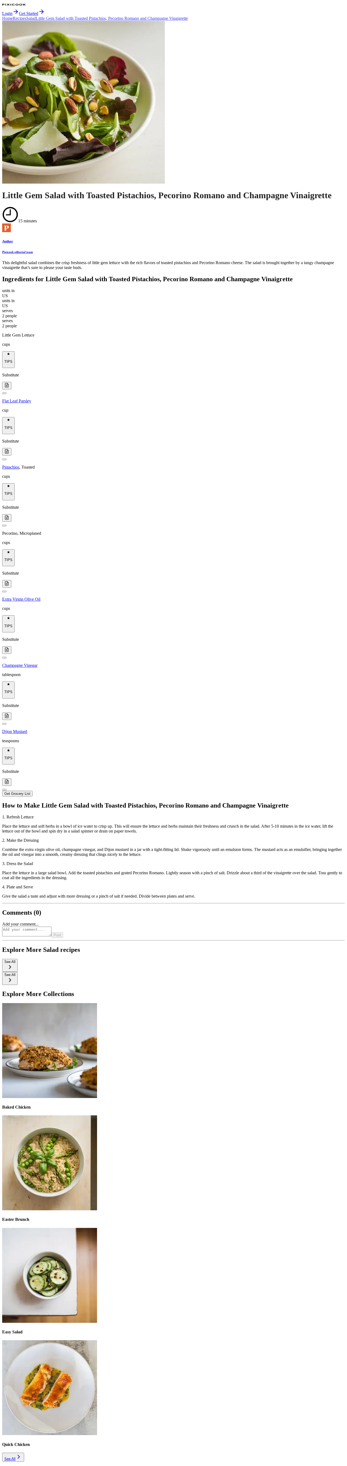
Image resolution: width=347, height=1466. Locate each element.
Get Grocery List (17, 794)
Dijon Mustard (14, 731)
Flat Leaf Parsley (16, 401)
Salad (31, 18)
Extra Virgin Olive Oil (21, 599)
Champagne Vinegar (19, 665)
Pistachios (10, 467)
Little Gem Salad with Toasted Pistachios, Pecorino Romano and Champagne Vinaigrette (112, 18)
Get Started (28, 13)
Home (7, 18)
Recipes (19, 18)
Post (57, 935)
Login (7, 13)
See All (9, 1459)
